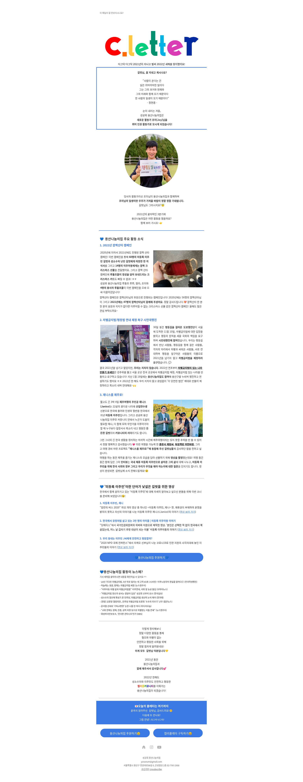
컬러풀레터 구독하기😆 (178, 733)
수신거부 (145, 769)
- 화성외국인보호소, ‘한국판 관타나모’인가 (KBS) (121, 613)
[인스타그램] (151, 747)
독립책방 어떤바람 (184, 444)
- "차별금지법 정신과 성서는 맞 (113, 593)
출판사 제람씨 (166, 444)
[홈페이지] (143, 747)
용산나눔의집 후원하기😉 (125, 733)
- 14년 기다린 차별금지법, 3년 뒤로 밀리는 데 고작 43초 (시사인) (128, 581)
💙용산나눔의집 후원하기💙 (151, 557)
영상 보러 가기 (187, 511)
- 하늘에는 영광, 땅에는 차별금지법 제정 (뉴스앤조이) (123, 585)
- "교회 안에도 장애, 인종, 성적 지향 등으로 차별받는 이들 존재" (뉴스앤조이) (133, 610)
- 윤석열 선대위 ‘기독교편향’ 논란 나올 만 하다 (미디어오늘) (126, 606)
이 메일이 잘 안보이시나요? (112, 12)
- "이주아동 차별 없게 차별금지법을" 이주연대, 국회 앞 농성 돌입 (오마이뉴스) (134, 589)
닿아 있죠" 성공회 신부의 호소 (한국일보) (145, 593)
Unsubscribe (156, 769)
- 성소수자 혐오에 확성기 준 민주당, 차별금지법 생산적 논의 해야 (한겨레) (132, 597)
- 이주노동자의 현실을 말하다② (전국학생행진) (176, 581)
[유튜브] (159, 747)
